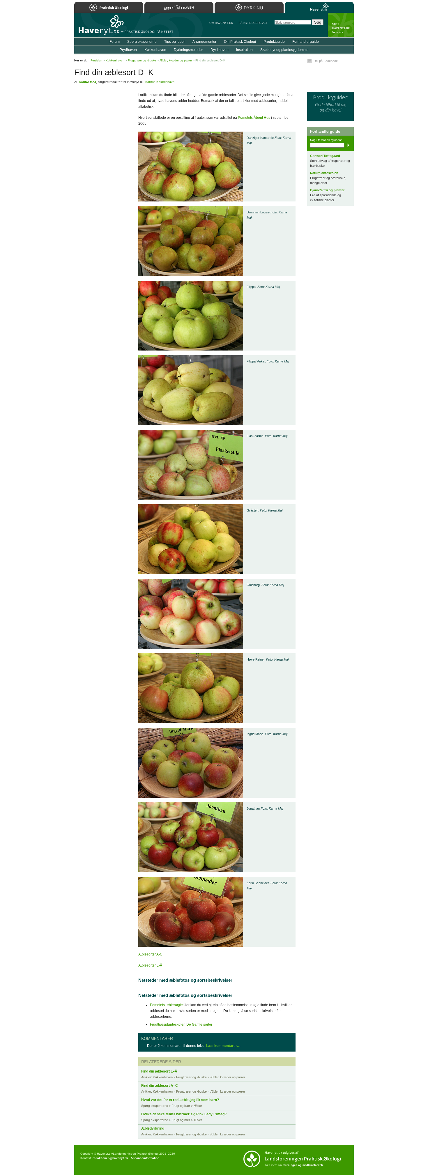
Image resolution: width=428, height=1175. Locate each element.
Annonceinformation (145, 1158)
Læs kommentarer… (223, 1046)
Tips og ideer (174, 42)
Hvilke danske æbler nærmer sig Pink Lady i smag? (184, 1114)
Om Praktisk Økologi (240, 42)
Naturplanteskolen (324, 173)
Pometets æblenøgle (166, 1005)
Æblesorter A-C (150, 954)
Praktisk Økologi (108, 7)
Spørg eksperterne (142, 42)
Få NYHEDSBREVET (253, 22)
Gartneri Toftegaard (325, 156)
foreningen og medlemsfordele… (304, 1165)
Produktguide (274, 42)
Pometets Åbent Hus (254, 118)
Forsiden (96, 60)
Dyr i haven (220, 50)
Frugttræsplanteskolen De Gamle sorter (181, 1024)
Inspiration (244, 50)
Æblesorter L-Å (150, 965)
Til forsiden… (99, 27)
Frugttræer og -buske (142, 60)
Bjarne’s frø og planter (327, 190)
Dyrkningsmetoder (188, 50)
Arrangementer (204, 42)
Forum (114, 42)
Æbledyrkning (152, 1128)
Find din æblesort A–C (159, 1086)
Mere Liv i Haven (178, 7)
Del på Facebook (326, 61)
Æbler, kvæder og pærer (176, 60)
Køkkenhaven (155, 50)
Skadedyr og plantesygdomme (284, 50)
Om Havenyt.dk (221, 22)
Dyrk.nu (249, 7)
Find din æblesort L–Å (159, 1071)
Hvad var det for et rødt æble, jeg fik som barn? (180, 1100)
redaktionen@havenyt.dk (110, 1158)
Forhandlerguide (305, 42)
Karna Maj (87, 82)
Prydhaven (128, 50)
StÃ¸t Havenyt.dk (341, 25)
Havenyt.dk (319, 7)
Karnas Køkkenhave (159, 82)
